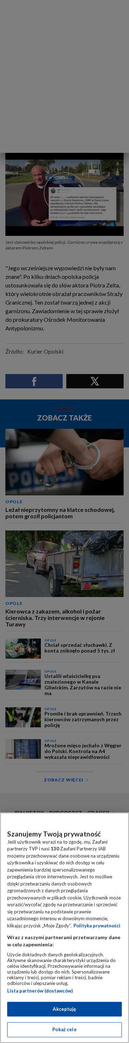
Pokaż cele (64, 1029)
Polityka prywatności (96, 925)
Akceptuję (64, 1009)
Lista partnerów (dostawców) (40, 991)
